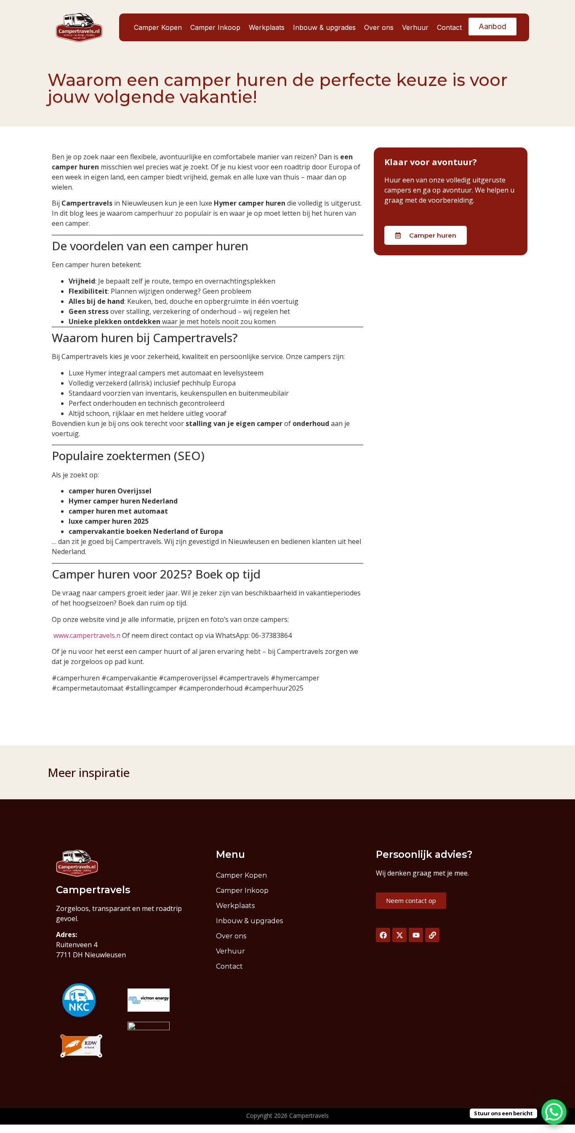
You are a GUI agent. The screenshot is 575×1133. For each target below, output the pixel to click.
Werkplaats (267, 27)
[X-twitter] (399, 935)
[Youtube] (416, 935)
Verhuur (415, 27)
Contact (449, 27)
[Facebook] (383, 935)
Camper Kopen (158, 27)
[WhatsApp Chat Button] (554, 1112)
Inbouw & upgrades (324, 27)
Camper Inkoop (215, 27)
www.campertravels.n (86, 635)
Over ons (379, 27)
